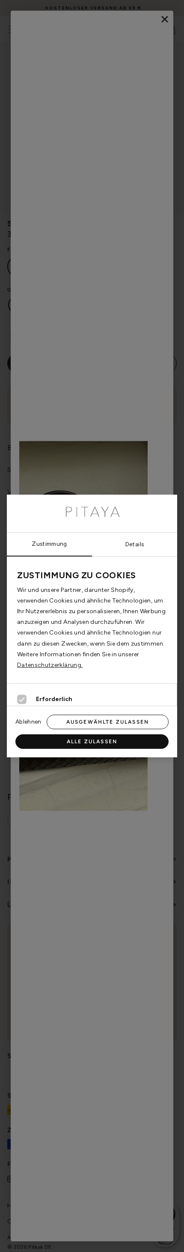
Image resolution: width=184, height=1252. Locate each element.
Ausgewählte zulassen (107, 722)
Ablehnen (28, 721)
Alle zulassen (92, 742)
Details (134, 544)
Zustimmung (49, 543)
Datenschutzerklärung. (50, 665)
